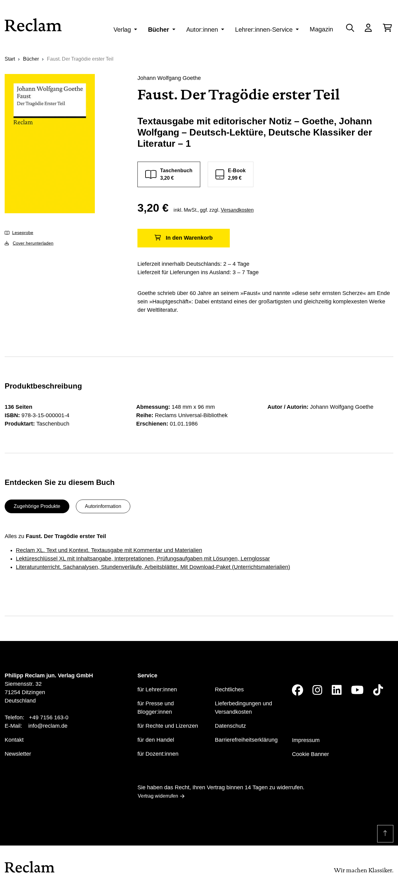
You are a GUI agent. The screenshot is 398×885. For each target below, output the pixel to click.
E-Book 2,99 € (237, 174)
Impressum (306, 740)
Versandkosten (237, 210)
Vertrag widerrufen (158, 796)
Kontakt (14, 740)
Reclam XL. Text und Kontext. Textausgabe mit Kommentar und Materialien (109, 550)
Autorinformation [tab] (103, 506)
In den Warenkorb (189, 238)
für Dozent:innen (157, 754)
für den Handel (155, 740)
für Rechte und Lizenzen (167, 726)
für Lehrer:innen (157, 689)
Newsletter (18, 754)
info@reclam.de (47, 726)
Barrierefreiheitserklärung (246, 740)
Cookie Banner (310, 754)
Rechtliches (229, 689)
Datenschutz (230, 726)
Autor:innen (202, 29)
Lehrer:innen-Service (264, 29)
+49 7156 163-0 (48, 717)
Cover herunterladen (33, 243)
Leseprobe (22, 232)
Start (10, 59)
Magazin (321, 29)
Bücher (158, 29)
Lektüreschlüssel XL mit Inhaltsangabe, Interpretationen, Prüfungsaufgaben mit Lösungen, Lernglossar (143, 558)
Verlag (122, 29)
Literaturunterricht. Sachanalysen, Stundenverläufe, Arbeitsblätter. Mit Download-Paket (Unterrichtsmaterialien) (153, 567)
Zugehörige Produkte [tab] (37, 506)
